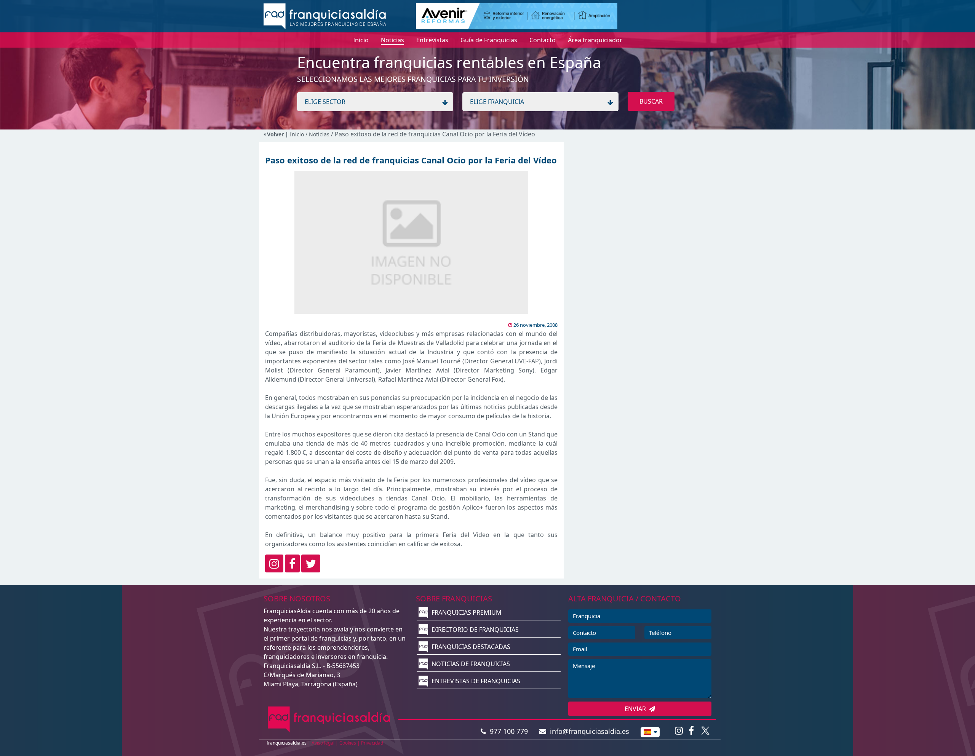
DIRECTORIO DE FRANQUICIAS (474, 629)
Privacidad (372, 743)
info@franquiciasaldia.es (587, 731)
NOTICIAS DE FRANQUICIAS (470, 664)
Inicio (297, 134)
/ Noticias (318, 134)
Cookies (347, 743)
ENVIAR (637, 709)
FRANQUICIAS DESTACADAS (470, 647)
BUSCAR (651, 101)
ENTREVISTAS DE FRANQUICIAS (475, 681)
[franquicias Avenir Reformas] (516, 15)
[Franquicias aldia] (325, 15)
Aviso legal (323, 743)
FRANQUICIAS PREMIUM (466, 612)
